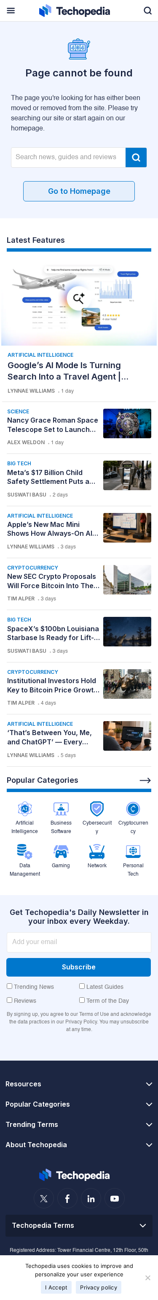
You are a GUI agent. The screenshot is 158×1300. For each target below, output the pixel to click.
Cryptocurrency (32, 568)
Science (18, 411)
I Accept (56, 1287)
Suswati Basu (26, 494)
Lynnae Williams (31, 391)
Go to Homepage (79, 191)
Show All (145, 780)
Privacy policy (98, 1287)
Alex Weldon (26, 442)
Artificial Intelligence (40, 355)
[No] (147, 1277)
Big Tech (19, 463)
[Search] (136, 157)
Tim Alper (21, 598)
